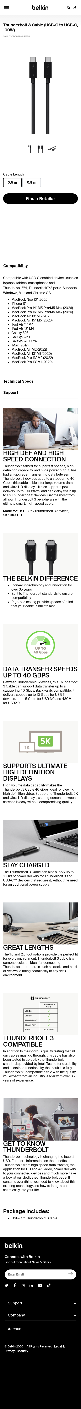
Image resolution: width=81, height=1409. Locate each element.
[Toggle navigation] (6, 7)
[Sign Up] (70, 1273)
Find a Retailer (40, 198)
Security (22, 1351)
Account (15, 1328)
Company (16, 1315)
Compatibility (15, 265)
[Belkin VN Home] (40, 7)
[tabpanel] (40, 93)
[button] (68, 7)
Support (10, 392)
